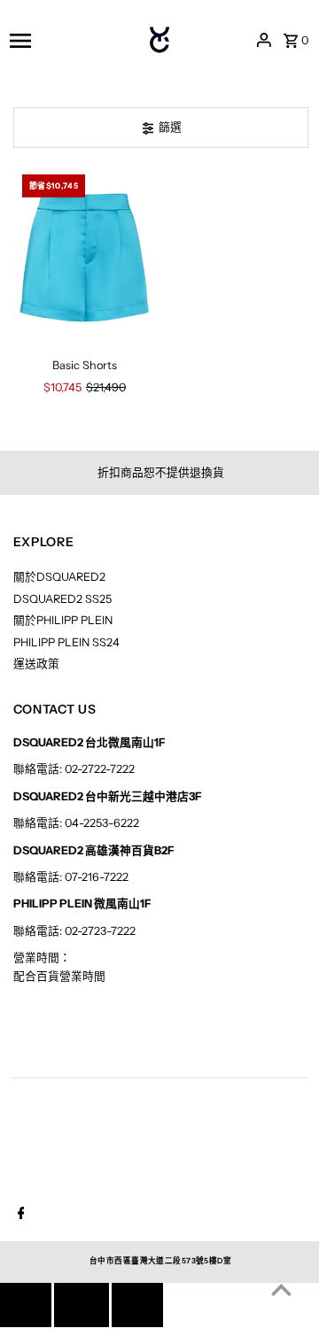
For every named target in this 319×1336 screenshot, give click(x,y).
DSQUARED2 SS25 (62, 599)
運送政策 (36, 663)
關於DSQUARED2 (59, 576)
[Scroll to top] (281, 1289)
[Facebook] (19, 1214)
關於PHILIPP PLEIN (63, 620)
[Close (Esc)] (81, 1305)
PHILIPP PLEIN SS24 (66, 642)
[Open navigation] (61, 40)
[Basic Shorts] (85, 256)
